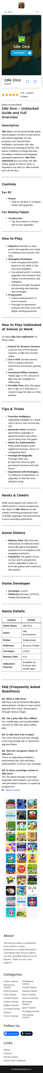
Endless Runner (11, 1005)
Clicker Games (12, 790)
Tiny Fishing (32, 860)
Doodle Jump (10, 882)
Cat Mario (21, 828)
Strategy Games (30, 1011)
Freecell (32, 872)
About (7, 1049)
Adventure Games (9, 986)
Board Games (11, 991)
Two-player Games (28, 1016)
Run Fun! (32, 850)
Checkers (21, 882)
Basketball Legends (21, 848)
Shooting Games (27, 1003)
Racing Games (29, 991)
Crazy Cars (21, 914)
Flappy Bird (32, 828)
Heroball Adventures (21, 870)
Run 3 (21, 807)
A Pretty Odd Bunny (11, 913)
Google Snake (10, 817)
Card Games (10, 994)
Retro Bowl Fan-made (10, 825)
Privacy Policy (11, 1057)
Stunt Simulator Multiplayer (11, 835)
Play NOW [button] (19, 53)
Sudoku (21, 905)
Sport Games (29, 1007)
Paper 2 (10, 850)
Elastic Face (10, 893)
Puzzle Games (29, 987)
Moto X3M (32, 806)
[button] (37, 12)
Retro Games (29, 994)
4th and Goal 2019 (32, 881)
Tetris (10, 872)
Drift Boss (21, 838)
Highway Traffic (21, 817)
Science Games (30, 998)
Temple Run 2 (32, 838)
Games (7, 1012)
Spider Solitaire (11, 903)
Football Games (12, 1008)
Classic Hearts (32, 817)
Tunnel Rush (21, 860)
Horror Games (11, 1016)
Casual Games (11, 998)
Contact (8, 1053)
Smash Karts (11, 806)
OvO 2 (32, 894)
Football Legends (21, 893)
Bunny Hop (10, 860)
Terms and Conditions (15, 1060)
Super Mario (32, 903)
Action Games (11, 981)
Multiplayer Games (28, 982)
